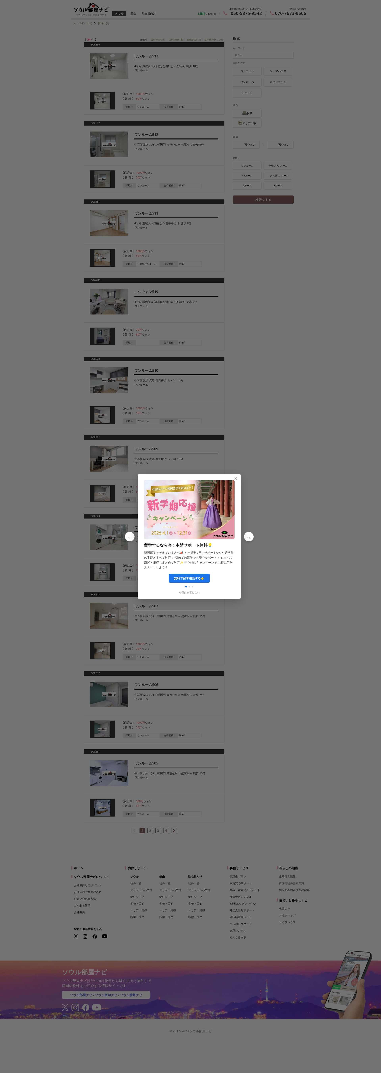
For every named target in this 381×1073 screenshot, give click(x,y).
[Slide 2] (189, 586)
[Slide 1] (186, 586)
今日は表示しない (189, 592)
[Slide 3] (192, 586)
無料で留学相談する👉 (189, 578)
